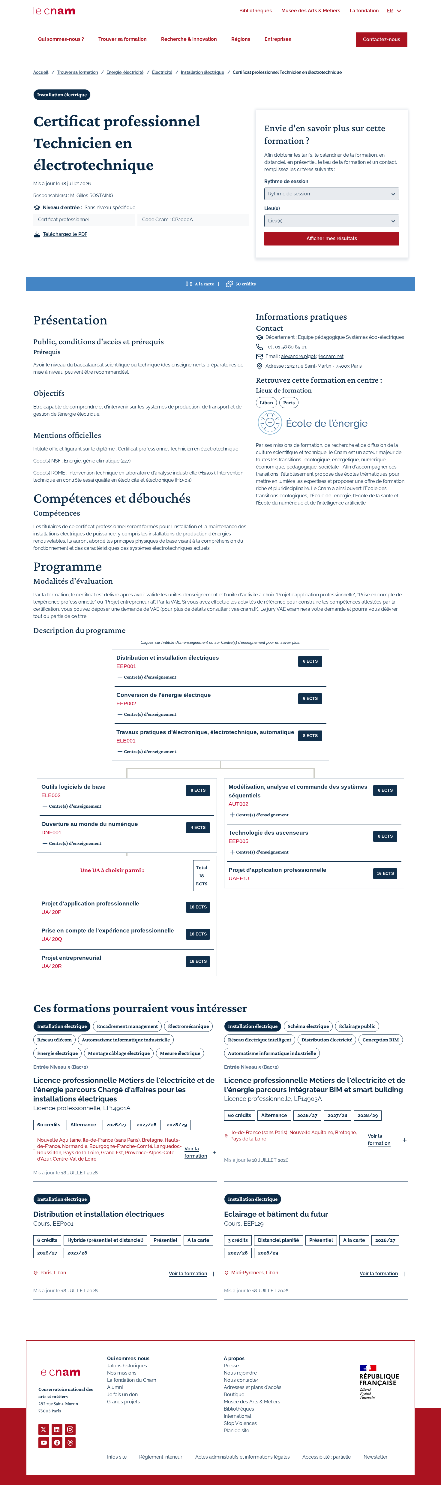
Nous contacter (241, 1380)
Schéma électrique (308, 1026)
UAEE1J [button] (239, 878)
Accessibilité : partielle (326, 1457)
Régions (240, 39)
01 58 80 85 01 (291, 347)
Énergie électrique (57, 1053)
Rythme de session (286, 181)
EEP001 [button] (126, 666)
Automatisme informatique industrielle (126, 1040)
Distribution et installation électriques (98, 1214)
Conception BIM (380, 1040)
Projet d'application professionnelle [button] (90, 903)
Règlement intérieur (160, 1457)
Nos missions (121, 1373)
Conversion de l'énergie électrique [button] (163, 695)
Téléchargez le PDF (65, 234)
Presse (231, 1366)
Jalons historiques (127, 1366)
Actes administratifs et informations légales (242, 1457)
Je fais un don (122, 1394)
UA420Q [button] (51, 939)
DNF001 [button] (51, 833)
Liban (266, 402)
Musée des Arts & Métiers (252, 1402)
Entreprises (278, 39)
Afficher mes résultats (332, 238)
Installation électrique (202, 72)
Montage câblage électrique (119, 1053)
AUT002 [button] (238, 804)
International (237, 1416)
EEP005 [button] (238, 841)
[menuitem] (256, 10)
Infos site (117, 1457)
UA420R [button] (51, 966)
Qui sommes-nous (128, 1358)
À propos (234, 1358)
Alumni (115, 1387)
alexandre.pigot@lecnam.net (312, 356)
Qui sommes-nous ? (61, 39)
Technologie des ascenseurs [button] (268, 833)
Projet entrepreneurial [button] (71, 958)
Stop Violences (240, 1423)
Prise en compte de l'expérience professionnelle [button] (107, 930)
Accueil (40, 72)
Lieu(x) (272, 208)
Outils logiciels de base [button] (73, 787)
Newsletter (376, 1457)
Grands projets (123, 1402)
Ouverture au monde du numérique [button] (89, 824)
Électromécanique (188, 1026)
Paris (289, 402)
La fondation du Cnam (131, 1380)
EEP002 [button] (126, 703)
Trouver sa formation (122, 39)
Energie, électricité (124, 72)
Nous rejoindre (240, 1373)
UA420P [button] (51, 912)
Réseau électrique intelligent (259, 1040)
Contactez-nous (381, 39)
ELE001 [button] (126, 741)
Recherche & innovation (189, 39)
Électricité (162, 72)
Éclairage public (357, 1026)
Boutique (234, 1394)
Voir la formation (195, 1152)
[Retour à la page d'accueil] (54, 11)
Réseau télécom (54, 1040)
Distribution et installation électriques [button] (167, 658)
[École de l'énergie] (332, 422)
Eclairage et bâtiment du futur (276, 1214)
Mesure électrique (180, 1053)
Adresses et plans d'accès (252, 1387)
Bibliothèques (239, 1409)
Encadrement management (127, 1026)
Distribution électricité (327, 1040)
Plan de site (236, 1430)
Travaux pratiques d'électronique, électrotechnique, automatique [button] (205, 732)
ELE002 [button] (51, 795)
